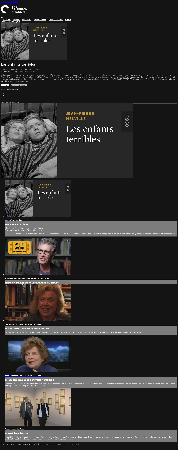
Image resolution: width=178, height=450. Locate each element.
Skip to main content (9, 2)
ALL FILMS (26, 20)
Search (16, 20)
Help (28, 444)
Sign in (68, 20)
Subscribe (5, 85)
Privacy (39, 444)
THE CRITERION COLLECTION (13, 444)
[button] (2, 17)
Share (24, 85)
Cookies (46, 444)
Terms (33, 444)
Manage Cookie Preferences (61, 444)
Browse (7, 20)
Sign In (17, 22)
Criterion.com (40, 20)
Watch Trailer (16, 85)
